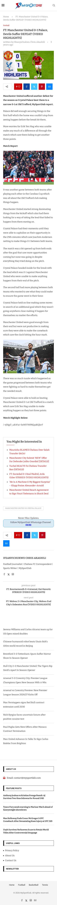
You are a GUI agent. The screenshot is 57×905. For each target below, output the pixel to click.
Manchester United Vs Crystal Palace (23, 508)
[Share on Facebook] (26, 86)
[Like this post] (19, 86)
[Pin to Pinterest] (42, 86)
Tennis (45, 885)
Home (6, 16)
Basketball (33, 885)
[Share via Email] (49, 86)
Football (21, 885)
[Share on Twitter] (34, 86)
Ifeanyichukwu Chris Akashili (24, 557)
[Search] (53, 5)
